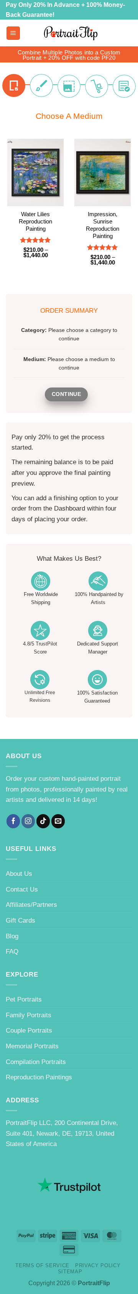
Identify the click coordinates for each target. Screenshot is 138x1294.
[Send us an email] (58, 821)
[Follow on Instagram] (28, 821)
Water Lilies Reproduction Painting (35, 221)
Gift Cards (20, 920)
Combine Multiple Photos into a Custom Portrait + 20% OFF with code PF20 (69, 55)
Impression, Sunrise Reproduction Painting (102, 225)
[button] (13, 33)
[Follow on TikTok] (43, 821)
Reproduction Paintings (39, 1077)
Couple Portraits (29, 1030)
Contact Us (22, 889)
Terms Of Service (42, 1265)
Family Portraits (28, 1015)
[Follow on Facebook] (13, 821)
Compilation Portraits (36, 1062)
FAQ (12, 951)
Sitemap (70, 1271)
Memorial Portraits (32, 1046)
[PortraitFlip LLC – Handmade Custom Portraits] (71, 33)
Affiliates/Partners (31, 904)
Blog (12, 936)
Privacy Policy (97, 1265)
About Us (19, 873)
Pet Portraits (24, 999)
